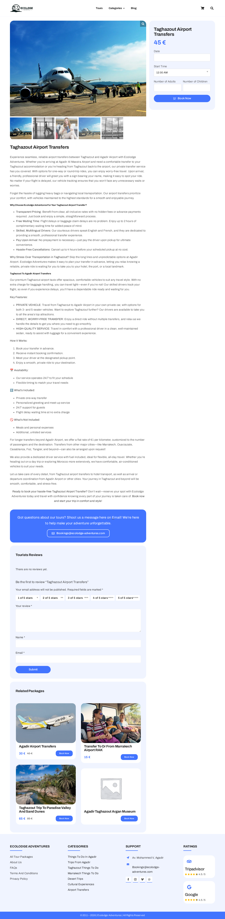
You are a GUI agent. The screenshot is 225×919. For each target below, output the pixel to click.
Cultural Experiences (81, 884)
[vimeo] (142, 879)
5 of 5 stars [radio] (125, 597)
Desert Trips (75, 878)
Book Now (184, 98)
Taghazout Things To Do (83, 867)
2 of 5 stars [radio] (50, 597)
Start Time (160, 66)
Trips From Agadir (79, 862)
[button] (143, 24)
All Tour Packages (21, 856)
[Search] (212, 8)
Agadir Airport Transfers (37, 746)
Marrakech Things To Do (83, 873)
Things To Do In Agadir (82, 856)
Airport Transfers (78, 889)
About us (16, 862)
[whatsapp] (149, 879)
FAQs (13, 867)
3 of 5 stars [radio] (75, 597)
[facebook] (128, 879)
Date (157, 51)
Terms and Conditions (24, 873)
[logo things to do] (21, 5)
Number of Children (195, 81)
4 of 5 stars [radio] (100, 597)
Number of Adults (165, 81)
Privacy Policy (19, 878)
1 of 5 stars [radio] (25, 597)
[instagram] (135, 879)
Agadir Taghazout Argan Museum (110, 811)
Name (20, 637)
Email (20, 652)
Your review (24, 606)
